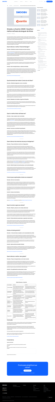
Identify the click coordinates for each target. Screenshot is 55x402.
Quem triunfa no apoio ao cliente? (41, 55)
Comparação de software (16, 5)
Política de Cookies (46, 388)
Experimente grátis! (27, 370)
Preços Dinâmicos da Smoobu (16, 386)
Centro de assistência (36, 388)
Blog (33, 386)
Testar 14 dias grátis (49, 1)
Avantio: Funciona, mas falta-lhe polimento (42, 44)
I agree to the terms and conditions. (11, 354)
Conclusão (39, 70)
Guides (34, 387)
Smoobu (7, 5)
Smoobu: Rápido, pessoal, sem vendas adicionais (42, 57)
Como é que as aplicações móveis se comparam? (41, 51)
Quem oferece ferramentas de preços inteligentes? (42, 46)
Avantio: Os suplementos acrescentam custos (42, 67)
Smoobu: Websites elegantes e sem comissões (42, 39)
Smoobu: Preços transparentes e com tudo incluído (42, 66)
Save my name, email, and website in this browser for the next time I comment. (17, 347)
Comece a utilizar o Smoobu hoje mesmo (13, 336)
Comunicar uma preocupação (47, 390)
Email (8, 346)
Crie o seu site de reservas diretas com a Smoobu (14, 108)
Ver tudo (42, 28)
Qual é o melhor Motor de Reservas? (41, 42)
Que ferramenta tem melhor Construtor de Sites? (42, 37)
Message (8, 348)
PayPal (13, 120)
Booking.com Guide (4, 396)
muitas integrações (16, 161)
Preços (44, 386)
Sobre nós (34, 389)
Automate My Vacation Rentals (18, 396)
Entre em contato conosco (36, 390)
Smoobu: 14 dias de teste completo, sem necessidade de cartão (42, 61)
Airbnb (10, 52)
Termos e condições (46, 389)
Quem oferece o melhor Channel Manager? (42, 32)
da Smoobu (23, 161)
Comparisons (10, 5)
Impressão (45, 391)
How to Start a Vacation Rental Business (33, 396)
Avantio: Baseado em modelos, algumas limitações (42, 40)
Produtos (24, 385)
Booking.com (13, 52)
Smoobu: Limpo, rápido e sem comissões (42, 43)
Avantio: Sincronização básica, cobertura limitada (42, 35)
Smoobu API (45, 387)
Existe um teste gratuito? (40, 60)
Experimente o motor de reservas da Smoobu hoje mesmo (15, 136)
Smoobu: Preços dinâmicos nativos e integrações (42, 48)
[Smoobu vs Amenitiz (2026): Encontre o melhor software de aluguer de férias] (42, 25)
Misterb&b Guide (12, 396)
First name (8, 345)
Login (45, 1)
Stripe (11, 120)
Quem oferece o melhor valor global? (41, 64)
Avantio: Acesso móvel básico (41, 54)
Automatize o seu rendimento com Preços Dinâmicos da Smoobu (16, 172)
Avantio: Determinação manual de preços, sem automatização (42, 49)
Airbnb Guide (8, 396)
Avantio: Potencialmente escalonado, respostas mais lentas (42, 58)
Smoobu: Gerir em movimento (41, 53)
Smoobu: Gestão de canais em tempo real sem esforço (42, 33)
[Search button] (40, 1)
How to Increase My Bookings (25, 396)
